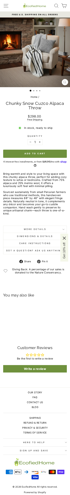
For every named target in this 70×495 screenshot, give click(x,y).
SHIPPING (35, 418)
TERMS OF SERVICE (35, 432)
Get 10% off (64, 250)
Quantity (35, 136)
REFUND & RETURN (35, 422)
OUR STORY (35, 392)
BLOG (35, 407)
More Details (35, 229)
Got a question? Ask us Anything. (35, 250)
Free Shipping (34, 119)
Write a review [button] (35, 369)
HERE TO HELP (34, 442)
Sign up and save (34, 450)
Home (34, 97)
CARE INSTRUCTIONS (35, 243)
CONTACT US (35, 402)
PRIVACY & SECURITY (35, 427)
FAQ (34, 397)
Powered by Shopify (35, 492)
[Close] (64, 237)
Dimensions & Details (35, 236)
